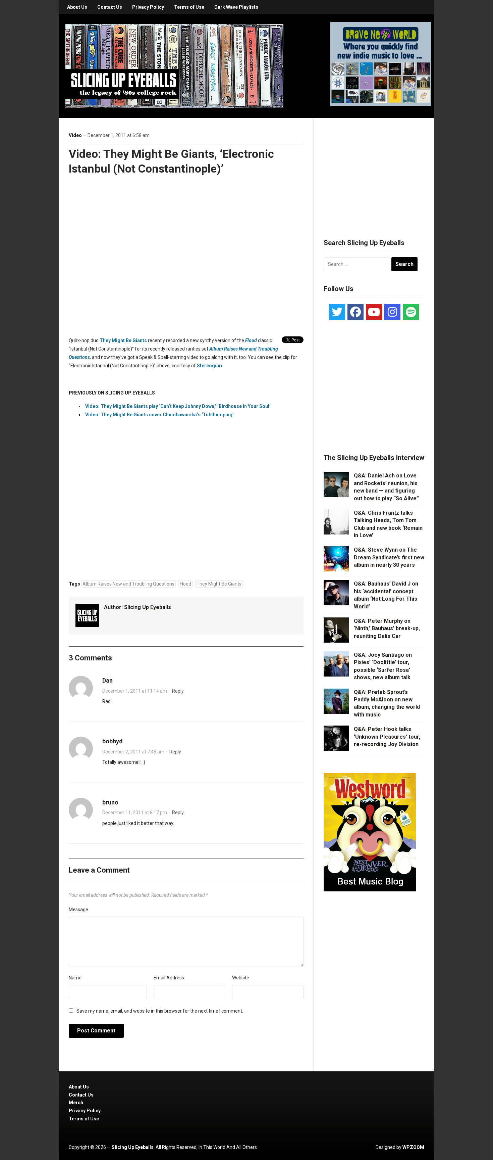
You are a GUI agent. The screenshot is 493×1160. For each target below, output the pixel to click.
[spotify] (411, 312)
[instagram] (392, 312)
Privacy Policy (148, 7)
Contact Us (109, 7)
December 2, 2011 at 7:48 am (133, 751)
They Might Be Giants (123, 340)
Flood (251, 340)
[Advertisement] (374, 170)
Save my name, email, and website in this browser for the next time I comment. (159, 1011)
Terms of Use (189, 7)
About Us (77, 7)
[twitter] (337, 312)
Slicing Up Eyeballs (147, 607)
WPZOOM (413, 1147)
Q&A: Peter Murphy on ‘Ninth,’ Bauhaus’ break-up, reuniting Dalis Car (387, 628)
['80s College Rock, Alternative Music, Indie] (174, 65)
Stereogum (209, 365)
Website (240, 977)
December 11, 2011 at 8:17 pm (134, 812)
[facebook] (355, 312)
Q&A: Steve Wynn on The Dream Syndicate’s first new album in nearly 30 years (389, 557)
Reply (178, 691)
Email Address (169, 977)
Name (75, 977)
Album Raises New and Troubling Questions (128, 584)
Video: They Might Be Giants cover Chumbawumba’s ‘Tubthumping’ (159, 414)
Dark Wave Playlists (236, 7)
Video (75, 135)
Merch (76, 1102)
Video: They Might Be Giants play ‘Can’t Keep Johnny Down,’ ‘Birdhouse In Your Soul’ (178, 406)
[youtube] (374, 312)
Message (78, 909)
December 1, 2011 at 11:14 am (134, 691)
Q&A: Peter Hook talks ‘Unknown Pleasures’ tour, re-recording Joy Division (387, 736)
